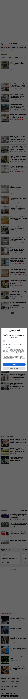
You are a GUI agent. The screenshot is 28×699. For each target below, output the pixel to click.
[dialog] (14, 349)
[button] (14, 347)
